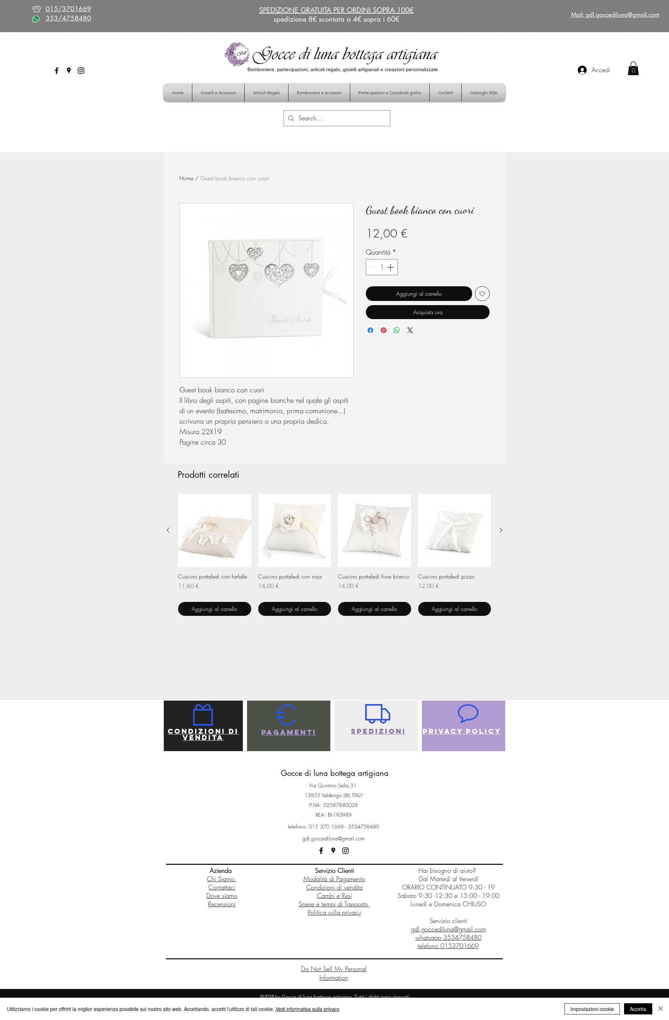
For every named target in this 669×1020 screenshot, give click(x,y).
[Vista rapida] (214, 530)
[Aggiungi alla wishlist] (482, 293)
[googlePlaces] (68, 70)
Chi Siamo (222, 879)
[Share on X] (410, 330)
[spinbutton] (382, 267)
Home (186, 178)
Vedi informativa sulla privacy (307, 1008)
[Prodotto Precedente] (168, 530)
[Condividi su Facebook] (370, 330)
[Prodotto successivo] (501, 530)
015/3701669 (68, 9)
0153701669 (459, 946)
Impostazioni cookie (592, 1008)
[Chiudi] (660, 1008)
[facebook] (56, 70)
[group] (334, 554)
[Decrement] (373, 267)
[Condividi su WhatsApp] (397, 330)
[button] (633, 68)
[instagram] (81, 70)
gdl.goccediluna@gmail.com (333, 838)
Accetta (638, 1008)
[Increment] (391, 267)
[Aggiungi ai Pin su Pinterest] (383, 330)
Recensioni (222, 904)
